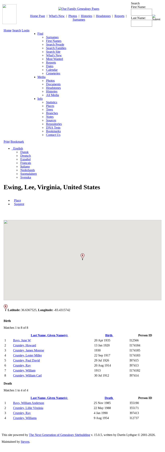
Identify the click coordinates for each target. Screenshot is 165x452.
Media (41, 77)
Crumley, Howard (24, 345)
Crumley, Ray (22, 365)
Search (16, 30)
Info (40, 98)
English (17, 148)
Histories (86, 16)
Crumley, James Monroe (28, 350)
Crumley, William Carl (27, 375)
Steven (25, 441)
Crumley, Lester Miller (27, 355)
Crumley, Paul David (26, 360)
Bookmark (17, 141)
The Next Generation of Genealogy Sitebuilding (59, 435)
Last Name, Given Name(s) (49, 335)
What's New (57, 16)
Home (7, 30)
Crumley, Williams (25, 418)
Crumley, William (24, 370)
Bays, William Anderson (28, 403)
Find (40, 33)
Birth (109, 335)
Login (25, 30)
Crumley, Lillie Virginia (28, 408)
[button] (82, 256)
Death (109, 398)
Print (7, 141)
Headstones (103, 16)
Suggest (19, 204)
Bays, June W (22, 340)
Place (17, 200)
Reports (119, 16)
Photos (72, 16)
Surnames (79, 19)
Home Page (37, 16)
